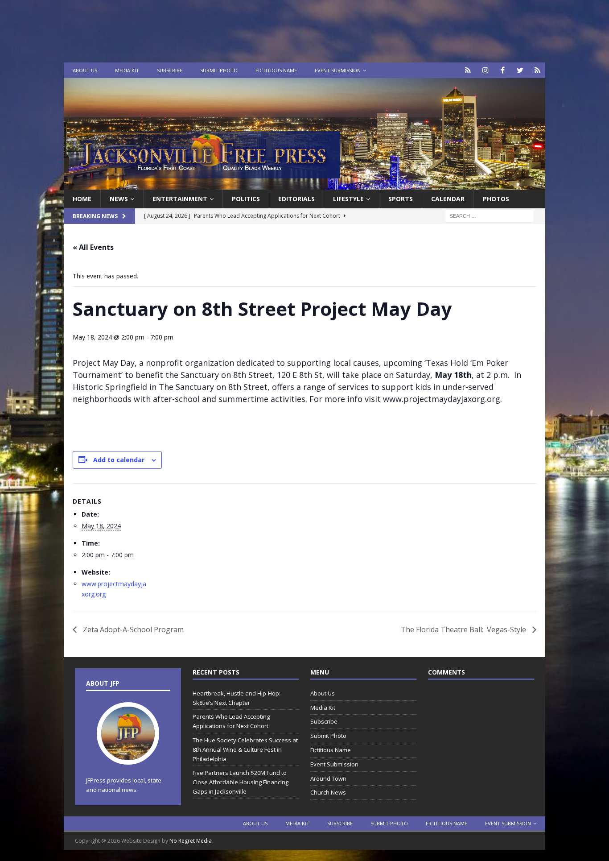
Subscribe (169, 70)
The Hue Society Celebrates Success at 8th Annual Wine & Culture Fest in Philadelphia (245, 749)
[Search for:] (489, 215)
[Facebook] (502, 70)
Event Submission (338, 70)
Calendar (448, 199)
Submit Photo (219, 70)
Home (82, 199)
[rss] (537, 70)
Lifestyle (348, 199)
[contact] (468, 70)
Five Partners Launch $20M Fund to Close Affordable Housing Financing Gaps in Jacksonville (240, 782)
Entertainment (179, 199)
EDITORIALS (296, 199)
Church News (328, 792)
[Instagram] (485, 70)
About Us (85, 70)
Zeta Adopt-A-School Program (132, 629)
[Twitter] (520, 70)
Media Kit (127, 70)
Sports (400, 199)
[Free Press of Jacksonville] (304, 184)
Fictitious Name (276, 70)
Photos (496, 199)
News (119, 199)
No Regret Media (190, 840)
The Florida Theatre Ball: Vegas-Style (464, 629)
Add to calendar (118, 459)
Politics (246, 199)
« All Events (93, 247)
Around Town (328, 778)
